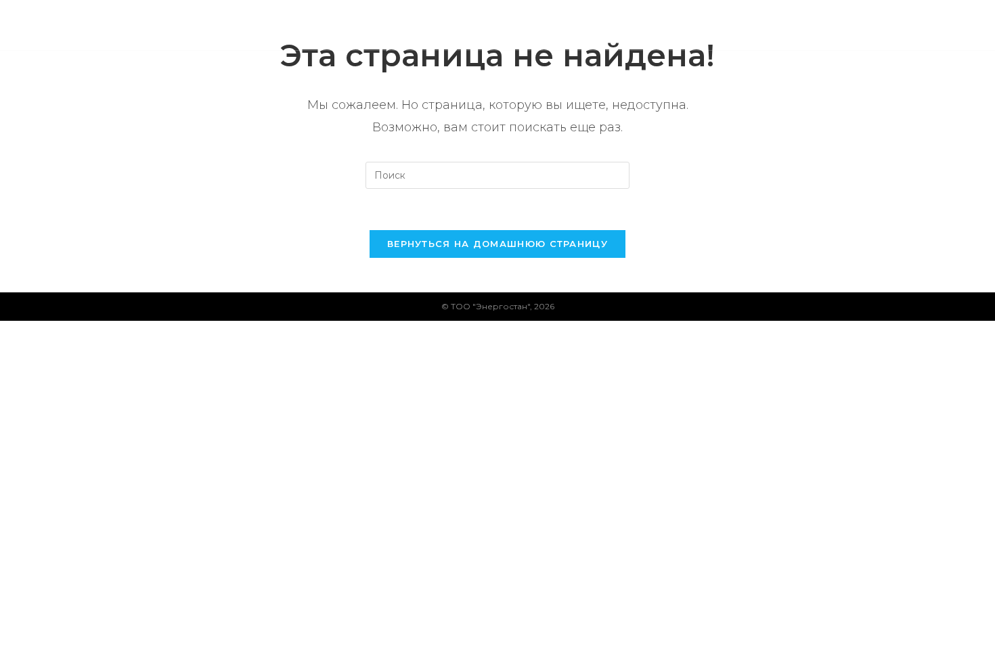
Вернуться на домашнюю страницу (497, 243)
